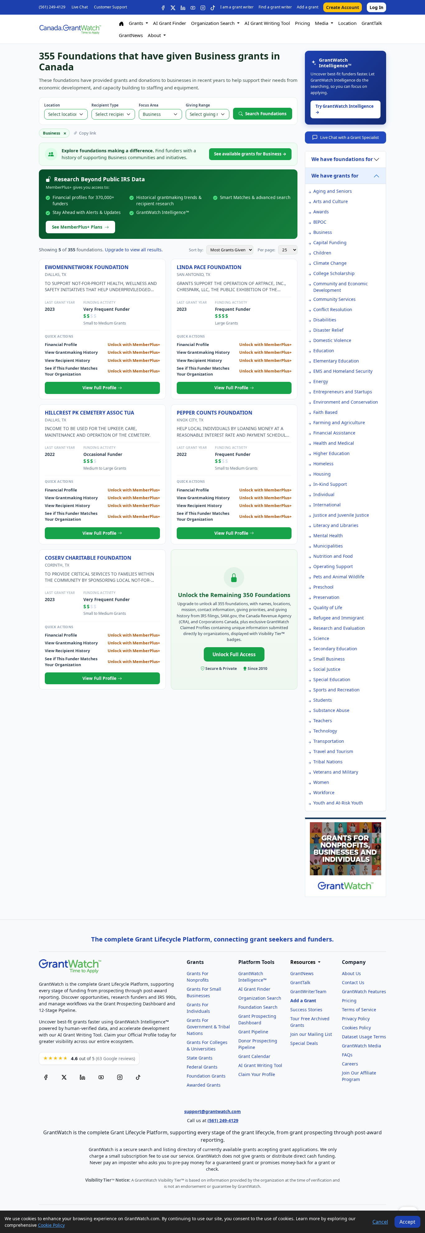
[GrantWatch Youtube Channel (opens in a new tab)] (101, 1077)
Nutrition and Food (333, 556)
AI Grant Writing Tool (267, 23)
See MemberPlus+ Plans (77, 227)
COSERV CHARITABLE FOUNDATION (88, 558)
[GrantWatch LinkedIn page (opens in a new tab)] (82, 1077)
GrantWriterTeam (308, 991)
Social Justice (326, 669)
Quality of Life (327, 607)
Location (347, 23)
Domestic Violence (332, 340)
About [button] (155, 35)
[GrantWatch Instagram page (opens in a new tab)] (120, 1077)
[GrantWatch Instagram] (202, 7)
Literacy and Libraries (335, 525)
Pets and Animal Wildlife (338, 577)
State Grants (200, 1058)
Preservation (326, 597)
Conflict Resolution (332, 309)
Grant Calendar (254, 1056)
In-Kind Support (330, 484)
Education (323, 350)
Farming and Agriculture (339, 422)
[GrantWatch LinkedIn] (182, 7)
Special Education (331, 679)
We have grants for (334, 175)
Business (322, 232)
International (327, 505)
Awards (321, 212)
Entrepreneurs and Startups (342, 392)
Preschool (323, 587)
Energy (320, 381)
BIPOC (319, 222)
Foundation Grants (206, 1076)
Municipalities (328, 546)
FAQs (347, 1055)
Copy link (87, 133)
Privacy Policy (356, 1019)
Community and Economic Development (340, 287)
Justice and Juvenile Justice (341, 515)
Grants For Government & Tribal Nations (208, 1026)
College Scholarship (334, 273)
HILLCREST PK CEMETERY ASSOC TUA (89, 413)
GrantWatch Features (364, 991)
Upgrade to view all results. (134, 250)
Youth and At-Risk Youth (338, 803)
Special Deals (304, 1043)
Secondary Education (335, 649)
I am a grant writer (237, 7)
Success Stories (306, 1009)
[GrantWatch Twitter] (172, 7)
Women (321, 782)
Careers (350, 1064)
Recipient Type (105, 105)
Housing (322, 474)
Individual (323, 494)
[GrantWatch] (70, 29)
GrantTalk (372, 23)
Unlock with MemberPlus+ (134, 344)
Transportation (328, 741)
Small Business (329, 659)
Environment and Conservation (345, 402)
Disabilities (324, 320)
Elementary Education (336, 361)
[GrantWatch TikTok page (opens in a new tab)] (138, 1077)
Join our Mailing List (311, 1034)
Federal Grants (202, 1067)
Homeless (323, 464)
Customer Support (110, 7)
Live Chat (80, 7)
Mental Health (328, 535)
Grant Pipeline (253, 1032)
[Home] (121, 23)
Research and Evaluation (339, 628)
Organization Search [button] (213, 23)
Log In (376, 7)
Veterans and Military (335, 772)
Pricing (302, 23)
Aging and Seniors (332, 191)
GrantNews (131, 35)
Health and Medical (333, 443)
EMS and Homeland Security (342, 371)
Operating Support (333, 566)
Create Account (342, 7)
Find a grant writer (275, 7)
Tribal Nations (328, 762)
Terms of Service (359, 1009)
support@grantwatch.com (212, 1111)
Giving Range (198, 105)
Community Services (334, 299)
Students (322, 700)
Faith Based (325, 412)
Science (321, 638)
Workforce (323, 792)
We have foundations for (342, 159)
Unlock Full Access (234, 654)
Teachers (322, 720)
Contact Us (353, 982)
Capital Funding (330, 242)
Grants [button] (136, 23)
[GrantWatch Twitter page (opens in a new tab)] (64, 1077)
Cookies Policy (356, 1028)
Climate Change (330, 263)
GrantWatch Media (361, 1046)
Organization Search (259, 998)
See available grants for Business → (250, 154)
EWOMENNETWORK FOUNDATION (86, 267)
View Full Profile (100, 388)
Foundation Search (258, 1007)
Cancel (380, 1221)
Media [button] (322, 23)
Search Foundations (266, 113)
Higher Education (331, 453)
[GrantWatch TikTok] (212, 7)
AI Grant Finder (169, 23)
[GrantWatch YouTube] (192, 7)
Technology (325, 731)
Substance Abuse (331, 710)
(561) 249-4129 (52, 7)
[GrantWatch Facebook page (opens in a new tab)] (46, 1077)
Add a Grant (303, 1000)
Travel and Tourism (333, 751)
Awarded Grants (204, 1085)
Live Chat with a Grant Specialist (349, 137)
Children (322, 253)
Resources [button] (303, 962)
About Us (351, 973)
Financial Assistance (334, 433)
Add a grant (307, 7)
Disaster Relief (328, 330)
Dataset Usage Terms (364, 1037)
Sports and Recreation (336, 690)
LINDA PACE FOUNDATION (209, 267)
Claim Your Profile (256, 1074)
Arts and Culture (330, 201)
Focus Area (148, 105)
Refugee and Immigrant (338, 618)
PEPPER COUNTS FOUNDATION (214, 413)
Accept (407, 1221)
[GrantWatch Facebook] (163, 7)
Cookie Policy (51, 1225)
